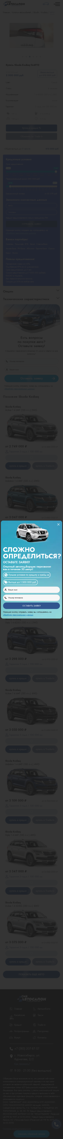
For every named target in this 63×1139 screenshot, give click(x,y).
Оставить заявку (31, 605)
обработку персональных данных (18, 614)
